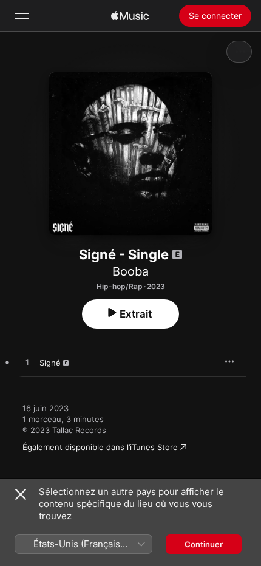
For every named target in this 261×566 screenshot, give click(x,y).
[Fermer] (20, 494)
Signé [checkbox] (50, 362)
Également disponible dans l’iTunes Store (100, 447)
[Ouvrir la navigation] (21, 15)
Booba (130, 271)
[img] (130, 15)
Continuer (204, 544)
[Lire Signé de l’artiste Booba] (27, 362)
